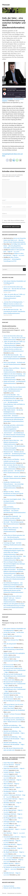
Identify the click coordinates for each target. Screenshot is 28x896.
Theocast (6, 5)
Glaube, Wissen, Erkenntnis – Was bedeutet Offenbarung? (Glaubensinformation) (13, 529)
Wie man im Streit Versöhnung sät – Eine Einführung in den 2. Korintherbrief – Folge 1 (14, 689)
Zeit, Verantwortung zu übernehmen (13, 649)
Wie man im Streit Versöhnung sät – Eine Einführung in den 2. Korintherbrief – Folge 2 (14, 683)
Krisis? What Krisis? (9, 708)
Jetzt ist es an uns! (8, 664)
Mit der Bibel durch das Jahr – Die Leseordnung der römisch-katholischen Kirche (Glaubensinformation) (14, 311)
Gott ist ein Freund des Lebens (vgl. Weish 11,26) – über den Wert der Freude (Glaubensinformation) (15, 240)
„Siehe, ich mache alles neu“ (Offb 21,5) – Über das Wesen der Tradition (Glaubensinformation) (14, 296)
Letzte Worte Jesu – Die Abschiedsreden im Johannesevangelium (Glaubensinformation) (14, 448)
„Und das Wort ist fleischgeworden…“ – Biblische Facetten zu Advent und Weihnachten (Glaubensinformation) (14, 303)
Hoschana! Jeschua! (9, 886)
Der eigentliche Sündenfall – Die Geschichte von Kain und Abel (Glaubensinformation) (12, 518)
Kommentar (6, 179)
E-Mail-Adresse (7, 206)
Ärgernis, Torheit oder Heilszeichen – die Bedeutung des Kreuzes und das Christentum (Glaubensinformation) (15, 590)
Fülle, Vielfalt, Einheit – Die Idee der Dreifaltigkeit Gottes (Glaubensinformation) (13, 411)
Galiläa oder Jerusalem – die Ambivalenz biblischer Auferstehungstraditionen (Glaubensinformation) (14, 571)
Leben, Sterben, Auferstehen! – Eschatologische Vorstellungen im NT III (12, 259)
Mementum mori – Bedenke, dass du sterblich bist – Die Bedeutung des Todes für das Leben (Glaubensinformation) (15, 453)
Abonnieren (18, 96)
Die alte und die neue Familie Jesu (13, 636)
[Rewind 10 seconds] (8, 94)
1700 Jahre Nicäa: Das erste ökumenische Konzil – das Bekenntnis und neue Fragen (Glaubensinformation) (15, 389)
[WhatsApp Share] (17, 160)
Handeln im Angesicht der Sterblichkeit (14, 710)
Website (4, 213)
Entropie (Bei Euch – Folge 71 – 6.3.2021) (15, 829)
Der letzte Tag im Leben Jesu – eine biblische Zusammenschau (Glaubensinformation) (13, 442)
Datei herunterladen (7, 98)
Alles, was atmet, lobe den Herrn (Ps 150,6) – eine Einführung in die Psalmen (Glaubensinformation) (14, 467)
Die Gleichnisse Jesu (9, 666)
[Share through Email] (20, 160)
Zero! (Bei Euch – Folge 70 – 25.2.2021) (14, 833)
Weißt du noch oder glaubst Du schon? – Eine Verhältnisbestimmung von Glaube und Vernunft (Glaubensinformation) (14, 605)
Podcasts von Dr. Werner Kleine (12, 888)
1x (10, 94)
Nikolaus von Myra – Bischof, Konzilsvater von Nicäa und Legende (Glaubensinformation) (13, 493)
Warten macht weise (9, 680)
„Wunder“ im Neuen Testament (12, 714)
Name (4, 200)
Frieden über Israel (9, 647)
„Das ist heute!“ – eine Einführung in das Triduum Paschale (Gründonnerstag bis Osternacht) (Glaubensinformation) (14, 434)
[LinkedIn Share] (14, 160)
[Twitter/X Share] (10, 160)
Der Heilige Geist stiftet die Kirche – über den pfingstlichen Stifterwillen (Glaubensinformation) (15, 245)
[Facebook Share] (7, 160)
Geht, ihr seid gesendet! (10, 643)
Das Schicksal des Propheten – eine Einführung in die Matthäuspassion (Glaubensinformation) (13, 584)
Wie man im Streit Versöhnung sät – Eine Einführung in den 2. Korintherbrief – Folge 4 (14, 670)
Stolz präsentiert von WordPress (14, 893)
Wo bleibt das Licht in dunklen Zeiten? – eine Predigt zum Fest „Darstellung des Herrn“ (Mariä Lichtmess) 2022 (14, 719)
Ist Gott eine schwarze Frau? (11, 640)
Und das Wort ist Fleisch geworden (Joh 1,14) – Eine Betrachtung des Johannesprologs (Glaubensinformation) (15, 537)
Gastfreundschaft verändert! (11, 661)
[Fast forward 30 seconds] (13, 94)
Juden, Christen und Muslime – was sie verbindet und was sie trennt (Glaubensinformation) (14, 461)
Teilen (23, 96)
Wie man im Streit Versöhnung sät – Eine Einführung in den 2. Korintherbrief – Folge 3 (14, 676)
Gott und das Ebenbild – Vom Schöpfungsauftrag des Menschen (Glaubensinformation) (13, 396)
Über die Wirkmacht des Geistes (12, 700)
